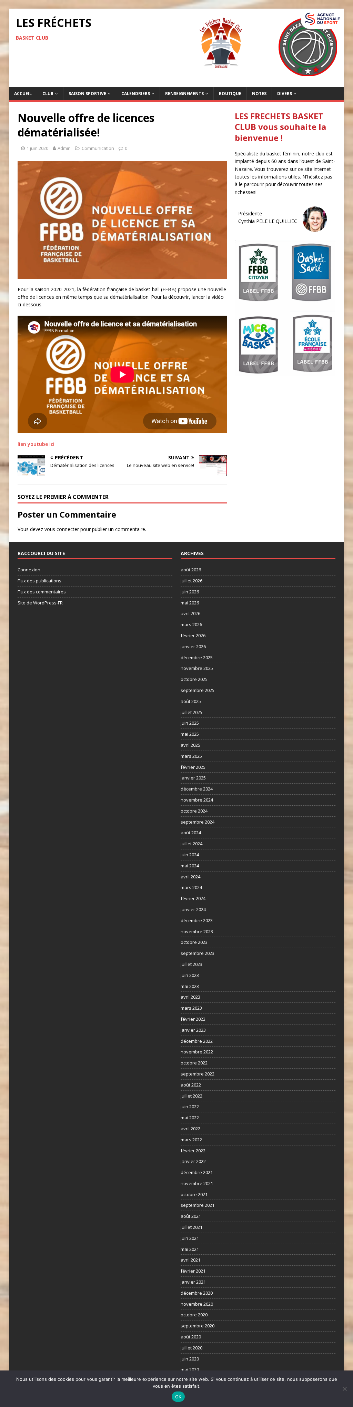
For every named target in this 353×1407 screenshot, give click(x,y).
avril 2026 (190, 613)
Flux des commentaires (42, 592)
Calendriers (135, 93)
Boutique (230, 93)
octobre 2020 (194, 1315)
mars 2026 (191, 624)
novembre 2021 (197, 1183)
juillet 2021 (191, 1227)
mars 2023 (191, 1008)
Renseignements (184, 93)
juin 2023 (190, 975)
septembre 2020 (197, 1326)
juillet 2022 (191, 1096)
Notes (259, 93)
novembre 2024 (197, 800)
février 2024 (193, 898)
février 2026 (193, 635)
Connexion (29, 570)
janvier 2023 (193, 1030)
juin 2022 (190, 1106)
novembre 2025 (197, 668)
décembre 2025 (197, 657)
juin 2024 (190, 855)
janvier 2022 (193, 1161)
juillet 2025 (191, 712)
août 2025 (191, 701)
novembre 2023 (197, 931)
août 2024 (191, 832)
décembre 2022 (197, 1041)
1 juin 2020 (37, 148)
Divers (284, 93)
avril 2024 (190, 877)
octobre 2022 (194, 1063)
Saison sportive (87, 93)
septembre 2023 (197, 953)
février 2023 (193, 1019)
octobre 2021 (194, 1194)
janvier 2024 (193, 909)
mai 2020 (190, 1369)
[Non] (344, 1388)
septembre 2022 (197, 1074)
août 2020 (191, 1337)
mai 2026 (190, 603)
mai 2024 (190, 866)
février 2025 (193, 767)
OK (178, 1396)
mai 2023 (190, 986)
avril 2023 (190, 997)
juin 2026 (190, 592)
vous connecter (61, 529)
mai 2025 (190, 734)
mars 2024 (191, 887)
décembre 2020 (197, 1293)
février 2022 (193, 1151)
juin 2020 (190, 1359)
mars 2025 (191, 756)
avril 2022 (190, 1128)
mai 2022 (190, 1117)
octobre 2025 (194, 679)
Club (47, 93)
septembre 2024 (197, 822)
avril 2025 (190, 745)
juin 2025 (190, 723)
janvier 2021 (193, 1282)
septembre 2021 (197, 1205)
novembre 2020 (197, 1304)
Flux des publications (39, 581)
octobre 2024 (194, 811)
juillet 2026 (191, 581)
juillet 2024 (191, 843)
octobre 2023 (194, 942)
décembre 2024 (197, 789)
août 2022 (191, 1085)
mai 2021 (190, 1249)
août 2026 (191, 570)
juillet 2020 (191, 1348)
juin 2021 (190, 1238)
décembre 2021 (197, 1172)
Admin (64, 148)
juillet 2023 (191, 964)
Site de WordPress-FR (40, 603)
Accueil (23, 93)
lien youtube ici (36, 444)
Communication (98, 148)
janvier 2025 (193, 778)
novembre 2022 (197, 1052)
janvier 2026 (193, 646)
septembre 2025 (197, 690)
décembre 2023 (197, 920)
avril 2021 (190, 1260)
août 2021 (191, 1216)
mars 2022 (191, 1139)
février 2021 (193, 1271)
